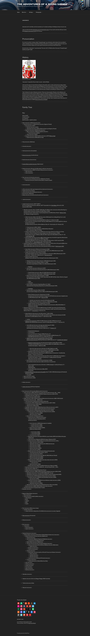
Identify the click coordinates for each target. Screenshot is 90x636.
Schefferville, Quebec (62, 339)
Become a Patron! (32, 623)
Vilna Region (54, 205)
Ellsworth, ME (44, 297)
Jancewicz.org (45, 29)
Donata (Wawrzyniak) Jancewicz (29, 164)
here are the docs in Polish (41, 99)
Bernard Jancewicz (26, 155)
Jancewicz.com (36, 29)
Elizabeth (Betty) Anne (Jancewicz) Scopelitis (35, 372)
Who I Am (24, 12)
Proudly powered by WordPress (23, 633)
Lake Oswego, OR (30, 236)
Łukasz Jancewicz (26, 386)
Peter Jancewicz (26, 515)
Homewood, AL (48, 255)
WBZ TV (42, 237)
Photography (38, 12)
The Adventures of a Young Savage (42, 4)
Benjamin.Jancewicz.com (30, 31)
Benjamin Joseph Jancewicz (34, 342)
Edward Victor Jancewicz (31, 320)
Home (18, 12)
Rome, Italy (52, 136)
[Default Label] (18, 603)
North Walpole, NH (38, 242)
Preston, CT (53, 328)
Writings (31, 12)
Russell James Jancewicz (33, 335)
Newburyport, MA (60, 246)
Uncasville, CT (35, 310)
